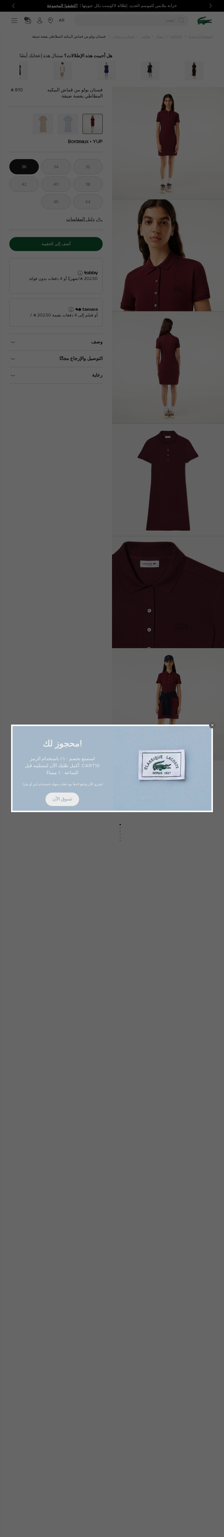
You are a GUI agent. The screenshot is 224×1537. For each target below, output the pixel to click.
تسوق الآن (62, 799)
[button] (212, 725)
